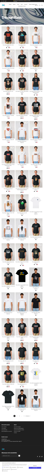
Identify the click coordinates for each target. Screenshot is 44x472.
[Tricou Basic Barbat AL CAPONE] (8, 105)
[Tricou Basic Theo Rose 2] (8, 179)
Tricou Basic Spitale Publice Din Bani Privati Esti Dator (36, 116)
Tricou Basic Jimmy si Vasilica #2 (8, 384)
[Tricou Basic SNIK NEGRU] (22, 154)
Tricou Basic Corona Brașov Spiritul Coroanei (36, 384)
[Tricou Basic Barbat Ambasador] (22, 105)
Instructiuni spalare (17, 426)
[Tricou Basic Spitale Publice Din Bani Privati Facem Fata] (8, 154)
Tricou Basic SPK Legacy (36, 312)
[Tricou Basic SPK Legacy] (35, 301)
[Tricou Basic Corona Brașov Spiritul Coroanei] (35, 374)
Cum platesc (4, 428)
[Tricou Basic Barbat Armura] (35, 398)
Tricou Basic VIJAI (22, 68)
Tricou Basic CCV (36, 287)
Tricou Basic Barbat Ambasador (22, 115)
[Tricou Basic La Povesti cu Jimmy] (35, 35)
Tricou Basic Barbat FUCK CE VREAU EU (22, 262)
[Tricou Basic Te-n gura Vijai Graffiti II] (22, 81)
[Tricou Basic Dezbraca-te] (22, 374)
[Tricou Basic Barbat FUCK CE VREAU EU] (22, 252)
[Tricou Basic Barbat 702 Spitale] (35, 130)
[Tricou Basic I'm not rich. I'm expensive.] (22, 301)
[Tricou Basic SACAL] (35, 179)
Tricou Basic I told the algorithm (36, 237)
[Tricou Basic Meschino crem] (8, 81)
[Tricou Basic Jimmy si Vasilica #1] (8, 130)
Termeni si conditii (17, 431)
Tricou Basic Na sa (36, 360)
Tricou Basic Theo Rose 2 (8, 188)
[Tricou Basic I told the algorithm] (35, 227)
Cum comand (4, 426)
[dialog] (22, 467)
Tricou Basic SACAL (35, 188)
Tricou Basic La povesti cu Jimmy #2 (8, 286)
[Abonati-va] (19, 456)
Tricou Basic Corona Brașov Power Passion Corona (8, 407)
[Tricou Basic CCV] (35, 277)
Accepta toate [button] (35, 467)
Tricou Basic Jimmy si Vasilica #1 (8, 139)
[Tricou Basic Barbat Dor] (8, 301)
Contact (15, 432)
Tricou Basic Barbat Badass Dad (8, 261)
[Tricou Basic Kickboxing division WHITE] (22, 327)
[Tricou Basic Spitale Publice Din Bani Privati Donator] (35, 327)
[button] (15, 470)
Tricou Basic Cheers (22, 45)
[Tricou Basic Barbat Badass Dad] (8, 252)
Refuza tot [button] (35, 465)
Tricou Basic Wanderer (22, 238)
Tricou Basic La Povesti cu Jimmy (36, 45)
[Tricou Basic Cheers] (22, 35)
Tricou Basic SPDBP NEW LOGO (8, 45)
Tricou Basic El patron (36, 261)
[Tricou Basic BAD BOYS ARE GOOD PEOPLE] (8, 327)
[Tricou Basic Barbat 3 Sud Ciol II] (35, 58)
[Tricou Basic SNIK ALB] (22, 351)
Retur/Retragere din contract (7, 431)
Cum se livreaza (4, 429)
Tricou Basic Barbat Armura (36, 409)
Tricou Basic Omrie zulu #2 (22, 212)
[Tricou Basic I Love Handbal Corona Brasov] (22, 275)
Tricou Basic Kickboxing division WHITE (22, 337)
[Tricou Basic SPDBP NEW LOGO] (8, 35)
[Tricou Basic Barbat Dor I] (22, 130)
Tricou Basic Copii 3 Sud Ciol (36, 164)
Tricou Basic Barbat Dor (8, 312)
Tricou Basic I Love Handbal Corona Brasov (22, 285)
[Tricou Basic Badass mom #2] (8, 351)
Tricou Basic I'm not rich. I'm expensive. (22, 313)
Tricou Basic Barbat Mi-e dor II (8, 238)
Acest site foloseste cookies (19, 429)
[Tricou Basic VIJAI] (22, 58)
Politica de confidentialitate (19, 428)
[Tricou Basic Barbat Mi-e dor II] (8, 228)
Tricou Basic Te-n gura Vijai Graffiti (8, 68)
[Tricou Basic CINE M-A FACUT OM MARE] (8, 203)
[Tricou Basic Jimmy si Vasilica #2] (8, 374)
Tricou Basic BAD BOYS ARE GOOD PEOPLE (8, 337)
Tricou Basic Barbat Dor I (22, 141)
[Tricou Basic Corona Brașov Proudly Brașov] (35, 202)
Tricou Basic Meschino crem (8, 91)
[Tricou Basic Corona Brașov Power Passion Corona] (8, 397)
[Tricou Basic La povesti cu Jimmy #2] (8, 276)
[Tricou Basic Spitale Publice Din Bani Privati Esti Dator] (35, 105)
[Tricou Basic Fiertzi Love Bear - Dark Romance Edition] (35, 81)
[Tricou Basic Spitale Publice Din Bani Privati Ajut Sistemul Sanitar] (22, 179)
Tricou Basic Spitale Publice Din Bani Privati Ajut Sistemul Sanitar (22, 189)
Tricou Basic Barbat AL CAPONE (8, 115)
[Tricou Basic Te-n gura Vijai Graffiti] (8, 58)
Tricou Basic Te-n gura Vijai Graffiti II (22, 91)
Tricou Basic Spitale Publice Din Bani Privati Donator (36, 337)
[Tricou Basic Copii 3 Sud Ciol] (35, 154)
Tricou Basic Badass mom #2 (8, 360)
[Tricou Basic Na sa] (35, 351)
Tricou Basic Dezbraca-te (22, 384)
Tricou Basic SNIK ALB (22, 360)
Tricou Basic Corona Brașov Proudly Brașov (35, 212)
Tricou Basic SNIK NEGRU (22, 164)
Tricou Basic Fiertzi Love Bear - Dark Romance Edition (35, 92)
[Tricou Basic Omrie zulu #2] (22, 203)
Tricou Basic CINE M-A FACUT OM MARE (8, 213)
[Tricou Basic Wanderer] (22, 228)
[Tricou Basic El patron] (35, 252)
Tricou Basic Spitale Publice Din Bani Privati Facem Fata (8, 165)
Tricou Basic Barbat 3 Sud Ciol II (36, 68)
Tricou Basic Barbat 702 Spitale (35, 139)
